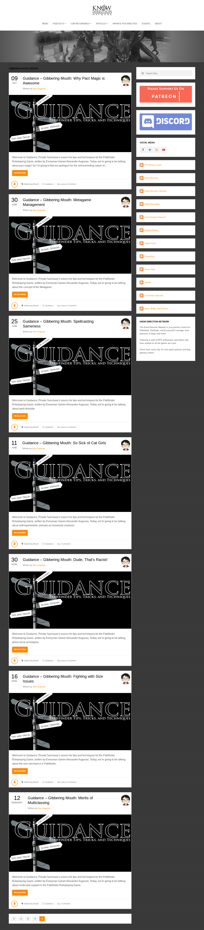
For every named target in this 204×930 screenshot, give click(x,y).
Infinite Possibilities (125, 23)
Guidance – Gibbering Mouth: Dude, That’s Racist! (65, 559)
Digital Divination (152, 204)
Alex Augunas (39, 88)
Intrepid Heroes (151, 230)
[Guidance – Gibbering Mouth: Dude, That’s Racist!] (70, 600)
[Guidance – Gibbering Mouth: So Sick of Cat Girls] (70, 483)
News (45, 23)
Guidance (49, 184)
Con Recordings (80, 23)
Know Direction (151, 178)
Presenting (149, 256)
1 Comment (65, 544)
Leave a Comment (68, 184)
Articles (101, 23)
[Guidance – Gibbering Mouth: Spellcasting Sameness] (70, 366)
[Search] (143, 73)
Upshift (147, 282)
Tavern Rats (149, 269)
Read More (20, 173)
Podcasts (58, 23)
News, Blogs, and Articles (156, 308)
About (158, 23)
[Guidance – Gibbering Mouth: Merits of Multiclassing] (70, 843)
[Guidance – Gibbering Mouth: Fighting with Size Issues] (70, 721)
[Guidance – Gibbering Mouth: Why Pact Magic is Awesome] (70, 123)
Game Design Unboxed (155, 217)
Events (146, 23)
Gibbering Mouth (31, 184)
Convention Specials (153, 295)
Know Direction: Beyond (155, 191)
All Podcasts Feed (152, 165)
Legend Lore (150, 243)
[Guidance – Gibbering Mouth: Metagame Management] (70, 245)
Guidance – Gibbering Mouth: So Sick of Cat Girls (64, 443)
